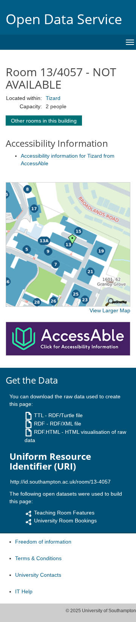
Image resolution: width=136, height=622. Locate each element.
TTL (38, 415)
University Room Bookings (65, 521)
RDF (39, 424)
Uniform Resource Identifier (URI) (50, 461)
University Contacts (38, 575)
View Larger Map (110, 310)
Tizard (53, 98)
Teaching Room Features (64, 513)
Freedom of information (43, 542)
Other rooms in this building (44, 121)
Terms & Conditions (38, 558)
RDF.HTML (47, 432)
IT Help (23, 591)
